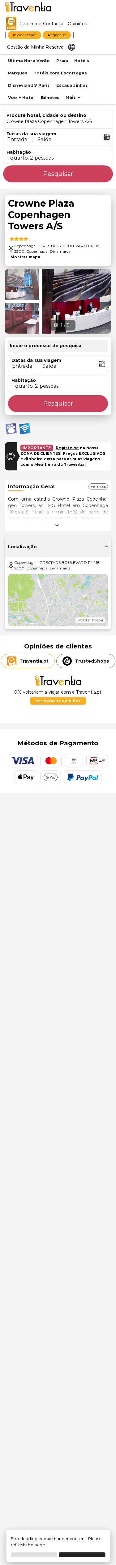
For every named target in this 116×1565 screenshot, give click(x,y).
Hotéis (81, 60)
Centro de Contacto (41, 23)
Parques (17, 73)
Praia (62, 60)
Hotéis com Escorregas (60, 73)
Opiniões (77, 23)
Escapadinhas (72, 85)
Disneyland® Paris (29, 85)
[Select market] (72, 46)
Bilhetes (50, 97)
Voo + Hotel (21, 97)
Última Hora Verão (29, 60)
